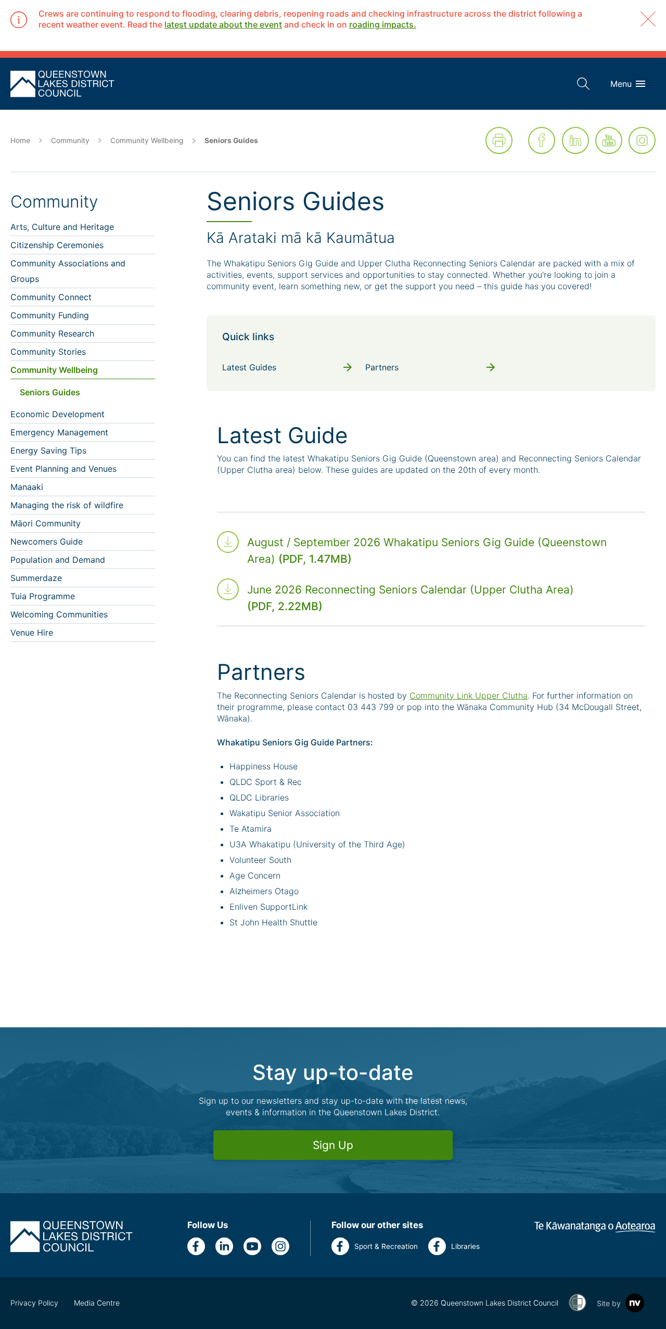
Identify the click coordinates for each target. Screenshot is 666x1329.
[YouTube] (608, 140)
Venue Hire (31, 632)
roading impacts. (382, 24)
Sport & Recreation (386, 1246)
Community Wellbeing (146, 140)
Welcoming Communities (59, 614)
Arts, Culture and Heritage (62, 227)
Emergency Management (59, 432)
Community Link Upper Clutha (468, 695)
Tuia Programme (42, 596)
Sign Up (333, 1145)
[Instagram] (642, 140)
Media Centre (97, 1302)
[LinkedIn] (575, 140)
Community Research (52, 333)
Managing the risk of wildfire (66, 505)
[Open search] (583, 83)
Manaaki (26, 487)
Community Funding (49, 315)
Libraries (465, 1246)
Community (70, 140)
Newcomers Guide (46, 541)
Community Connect (51, 297)
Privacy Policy (34, 1302)
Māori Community (45, 523)
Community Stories (48, 351)
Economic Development (57, 414)
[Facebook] (541, 140)
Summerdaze (36, 578)
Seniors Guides (50, 392)
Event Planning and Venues (63, 468)
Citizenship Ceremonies (57, 245)
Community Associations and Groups (67, 271)
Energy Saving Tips (48, 450)
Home (20, 140)
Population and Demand (57, 559)
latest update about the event (223, 24)
